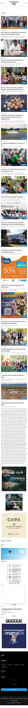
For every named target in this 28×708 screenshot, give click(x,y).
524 (20, 458)
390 (24, 444)
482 (18, 454)
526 (23, 458)
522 (16, 458)
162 (7, 421)
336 (22, 438)
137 (15, 418)
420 (3, 448)
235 (9, 428)
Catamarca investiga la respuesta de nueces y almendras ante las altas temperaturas (12, 117)
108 (17, 415)
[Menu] (1, 3)
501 (3, 457)
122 (15, 417)
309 (24, 436)
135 (12, 418)
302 (11, 436)
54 (18, 411)
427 (17, 448)
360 (19, 441)
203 (2, 425)
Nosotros (3, 671)
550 (19, 461)
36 (20, 410)
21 (25, 408)
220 (7, 427)
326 (4, 438)
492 (11, 456)
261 (9, 431)
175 (3, 423)
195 (12, 424)
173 (26, 421)
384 (13, 444)
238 (15, 428)
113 (25, 415)
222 (11, 427)
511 (22, 457)
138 (17, 418)
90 (14, 414)
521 (14, 458)
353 (5, 441)
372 (16, 443)
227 (20, 427)
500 (2, 457)
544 (7, 461)
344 (13, 440)
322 (21, 437)
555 (4, 463)
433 (2, 450)
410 (11, 447)
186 (22, 423)
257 (2, 431)
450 (9, 451)
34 (17, 410)
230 (26, 427)
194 (10, 424)
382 (9, 444)
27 (8, 410)
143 (26, 418)
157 (24, 420)
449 (7, 451)
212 (18, 425)
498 (22, 456)
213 (20, 425)
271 (3, 433)
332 (15, 438)
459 (2, 453)
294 (20, 434)
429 (20, 448)
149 (10, 420)
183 (17, 423)
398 (13, 446)
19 (23, 408)
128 (25, 417)
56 (21, 411)
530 (5, 460)
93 (18, 414)
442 (19, 450)
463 (9, 453)
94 (20, 414)
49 (12, 411)
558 (9, 463)
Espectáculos (4, 667)
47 (9, 411)
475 (5, 454)
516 (5, 458)
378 (2, 444)
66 (9, 413)
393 (4, 446)
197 (15, 424)
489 (5, 456)
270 (2, 433)
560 (13, 463)
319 (15, 437)
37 (21, 410)
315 (8, 437)
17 (20, 408)
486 (26, 454)
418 (25, 447)
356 (11, 441)
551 (20, 461)
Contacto (3, 676)
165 (12, 421)
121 (13, 417)
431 (24, 448)
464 (11, 453)
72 (17, 413)
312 (3, 437)
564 (20, 463)
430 (22, 448)
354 (7, 441)
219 (5, 427)
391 (26, 444)
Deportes (22, 664)
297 (2, 436)
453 (15, 451)
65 (8, 413)
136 (14, 418)
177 (6, 423)
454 (17, 451)
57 (22, 411)
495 (17, 456)
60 (1, 413)
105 (12, 415)
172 (24, 421)
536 (17, 460)
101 (5, 415)
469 (20, 453)
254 (20, 430)
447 (3, 451)
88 (12, 414)
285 (4, 434)
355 (9, 441)
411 (13, 447)
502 (5, 457)
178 (8, 423)
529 (4, 460)
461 (5, 453)
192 (7, 424)
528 (2, 460)
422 (7, 448)
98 (25, 414)
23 (2, 410)
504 (9, 457)
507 (15, 457)
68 (12, 413)
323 (23, 437)
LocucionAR (14, 700)
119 (9, 417)
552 (22, 461)
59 (25, 411)
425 (13, 448)
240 (19, 428)
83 (5, 414)
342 (9, 440)
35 (19, 410)
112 (23, 415)
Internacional (16, 664)
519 (10, 458)
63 (5, 413)
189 (2, 424)
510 (20, 457)
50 (13, 411)
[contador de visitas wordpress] (14, 622)
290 (13, 434)
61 (2, 413)
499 (24, 456)
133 (8, 418)
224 (14, 427)
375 (22, 443)
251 (15, 430)
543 (5, 461)
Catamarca (4, 664)
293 (19, 434)
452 (13, 451)
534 (13, 460)
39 (24, 410)
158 (26, 420)
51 (14, 411)
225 (16, 427)
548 (15, 461)
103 (8, 415)
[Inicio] (14, 3)
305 (17, 436)
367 (7, 443)
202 (25, 424)
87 (10, 414)
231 (2, 428)
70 (14, 413)
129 (2, 418)
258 (3, 431)
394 (5, 446)
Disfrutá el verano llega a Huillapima (12, 197)
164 (10, 421)
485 (24, 454)
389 (22, 444)
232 (3, 428)
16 (19, 408)
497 (20, 456)
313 (5, 437)
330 (11, 438)
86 (9, 414)
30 (12, 410)
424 (11, 448)
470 (22, 453)
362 (22, 441)
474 (3, 454)
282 (23, 433)
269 (24, 431)
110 (20, 415)
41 (1, 411)
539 (22, 460)
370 (13, 443)
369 (11, 443)
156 (23, 420)
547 (13, 461)
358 (15, 441)
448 (5, 451)
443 (20, 450)
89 (13, 414)
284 (2, 434)
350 (24, 440)
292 (17, 434)
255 (22, 430)
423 (9, 448)
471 (24, 453)
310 (26, 436)
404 (24, 446)
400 (17, 446)
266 (19, 431)
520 (12, 458)
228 (22, 427)
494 (15, 456)
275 (11, 433)
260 (7, 431)
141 (22, 418)
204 (4, 425)
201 (23, 424)
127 (23, 417)
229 (24, 427)
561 (15, 463)
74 (19, 413)
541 (2, 461)
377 (26, 443)
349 (22, 440)
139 (19, 418)
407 (5, 447)
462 (7, 453)
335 (20, 438)
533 (11, 460)
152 (15, 420)
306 (19, 436)
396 (9, 446)
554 (2, 463)
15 (18, 408)
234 (7, 428)
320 (17, 437)
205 (5, 425)
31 (13, 410)
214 (22, 425)
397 (11, 446)
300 (7, 436)
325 (2, 438)
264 (15, 431)
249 (11, 430)
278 (16, 433)
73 (18, 413)
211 (16, 425)
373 (18, 443)
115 (3, 417)
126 (22, 417)
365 (4, 443)
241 (20, 428)
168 (17, 421)
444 (22, 450)
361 (20, 441)
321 (19, 437)
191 (5, 424)
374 (20, 443)
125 (20, 417)
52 (16, 411)
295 (22, 434)
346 (17, 440)
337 (24, 438)
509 (19, 457)
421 (5, 448)
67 (10, 413)
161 (5, 421)
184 (19, 423)
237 (13, 428)
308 (22, 436)
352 (3, 441)
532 (9, 460)
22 (1, 410)
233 (5, 428)
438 (11, 450)
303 (13, 436)
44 (5, 411)
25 (5, 410)
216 (25, 425)
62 (4, 413)
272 (5, 433)
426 (15, 448)
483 (20, 454)
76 (22, 413)
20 (24, 408)
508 (17, 457)
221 (9, 427)
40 (25, 410)
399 (15, 446)
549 (17, 461)
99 (1, 415)
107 (15, 415)
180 (12, 423)
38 (23, 410)
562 (17, 463)
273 (7, 433)
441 (17, 450)
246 (5, 430)
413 (16, 447)
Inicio (9, 702)
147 (7, 420)
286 (5, 434)
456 (20, 451)
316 (10, 437)
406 (4, 447)
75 (21, 413)
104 (10, 415)
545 (9, 461)
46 (8, 411)
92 (17, 414)
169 (19, 421)
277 (14, 433)
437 (9, 450)
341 (7, 440)
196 (14, 424)
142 (24, 418)
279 (18, 433)
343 (11, 440)
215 (23, 425)
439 (13, 450)
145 (3, 420)
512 (24, 457)
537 (19, 460)
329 (9, 438)
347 (19, 440)
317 (12, 437)
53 (17, 411)
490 (7, 456)
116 (5, 417)
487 (2, 456)
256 (24, 430)
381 (7, 444)
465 (13, 453)
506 (13, 457)
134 (10, 418)
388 (20, 444)
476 (7, 454)
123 (16, 417)
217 (1, 427)
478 (11, 454)
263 (13, 431)
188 (26, 423)
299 (5, 436)
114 (1, 417)
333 (17, 438)
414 (18, 447)
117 (6, 417)
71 (16, 413)
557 (7, 463)
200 (21, 424)
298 (3, 436)
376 (24, 443)
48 (10, 411)
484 (22, 454)
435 (5, 450)
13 (15, 408)
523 (18, 458)
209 (13, 425)
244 (2, 430)
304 (15, 436)
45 (6, 411)
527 (25, 458)
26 (7, 410)
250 (13, 430)
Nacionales (10, 664)
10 (12, 408)
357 (13, 441)
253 (19, 430)
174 (1, 423)
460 (4, 453)
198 (17, 424)
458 (24, 451)
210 (15, 425)
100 (3, 415)
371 (15, 443)
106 (13, 415)
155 (21, 420)
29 (11, 410)
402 (20, 446)
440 (15, 450)
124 (18, 417)
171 (22, 421)
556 (5, 463)
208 (11, 425)
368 (9, 443)
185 (20, 423)
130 (3, 418)
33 (16, 410)
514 (2, 458)
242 (22, 428)
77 (23, 413)
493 (13, 456)
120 (11, 417)
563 (19, 463)
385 (15, 444)
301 (9, 436)
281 (21, 433)
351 (2, 441)
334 (19, 438)
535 (15, 460)
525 (22, 458)
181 (13, 423)
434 (4, 450)
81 (2, 414)
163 (8, 421)
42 (2, 411)
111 (22, 415)
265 (17, 431)
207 (9, 425)
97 (24, 414)
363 (24, 441)
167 (15, 421)
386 (17, 444)
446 (2, 451)
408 (7, 447)
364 (2, 443)
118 (8, 417)
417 (23, 447)
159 (2, 421)
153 (17, 420)
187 (24, 423)
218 (3, 427)
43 (4, 411)
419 (2, 448)
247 (7, 430)
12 (14, 408)
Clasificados (13, 702)
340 (5, 440)
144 (2, 420)
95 (21, 414)
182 (15, 423)
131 (5, 418)
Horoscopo (18, 581)
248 (9, 430)
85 (8, 414)
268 (22, 431)
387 (18, 444)
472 (26, 453)
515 (3, 458)
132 (7, 418)
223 (12, 427)
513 (26, 457)
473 (2, 454)
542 (3, 461)
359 (17, 441)
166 (14, 421)
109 (19, 415)
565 (22, 463)
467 (17, 453)
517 (7, 458)
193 (8, 424)
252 (17, 430)
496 (19, 456)
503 (7, 457)
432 (26, 448)
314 (7, 437)
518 (9, 458)
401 (19, 446)
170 (21, 421)
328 (7, 438)
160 (3, 421)
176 (5, 423)
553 (24, 461)
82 (4, 414)
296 (24, 434)
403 (22, 446)
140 (21, 418)
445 (24, 450)
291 (15, 434)
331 (13, 438)
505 (11, 457)
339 (4, 440)
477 (9, 454)
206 (7, 425)
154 (19, 420)
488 (3, 456)
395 (7, 446)
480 (14, 454)
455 (19, 451)
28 (9, 410)
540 (24, 460)
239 (17, 428)
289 (11, 434)
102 (6, 415)
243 (24, 428)
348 (20, 440)
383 (11, 444)
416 (21, 447)
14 (17, 408)
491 (9, 456)
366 (5, 443)
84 (6, 414)
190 (3, 424)
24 (4, 410)
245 (4, 430)
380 (5, 444)
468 (19, 453)
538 (20, 460)
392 (2, 446)
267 (20, 431)
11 (13, 408)
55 (20, 411)
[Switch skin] (26, 3)
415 (20, 447)
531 (7, 460)
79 (26, 413)
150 (12, 420)
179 (10, 423)
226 (18, 427)
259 (5, 431)
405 (2, 447)
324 (25, 437)
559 (11, 463)
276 (12, 433)
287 (7, 434)
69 (13, 413)
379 (3, 444)
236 (11, 428)
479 (12, 454)
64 (6, 413)
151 (14, 420)
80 (1, 414)
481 (16, 454)
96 (23, 414)
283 (25, 433)
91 (16, 414)
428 (18, 448)
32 (14, 410)
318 (14, 437)
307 (20, 436)
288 (9, 434)
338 (2, 440)
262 (11, 431)
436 (7, 450)
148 (9, 420)
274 (9, 433)
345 (15, 440)
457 (22, 451)
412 (14, 447)
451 (11, 451)
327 (5, 438)
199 (19, 424)
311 (1, 437)
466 (15, 453)
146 (5, 420)
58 (24, 411)
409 (9, 447)
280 (20, 433)
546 (11, 461)
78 (24, 413)
